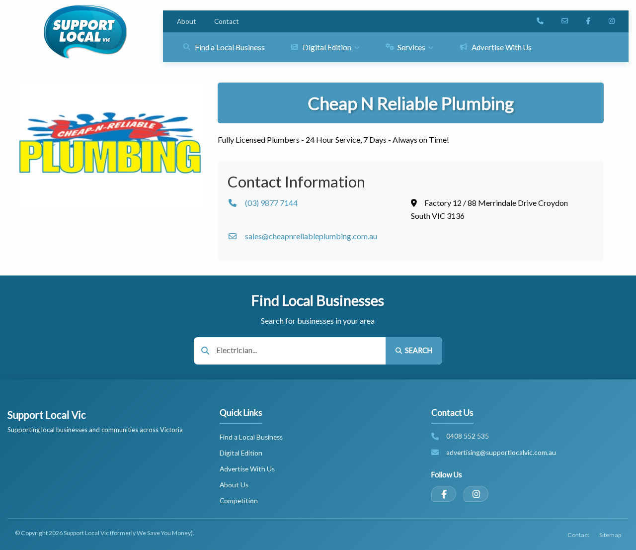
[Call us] (540, 21)
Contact (226, 21)
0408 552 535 (467, 436)
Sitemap (610, 535)
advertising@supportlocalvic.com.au (501, 453)
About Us (234, 485)
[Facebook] (443, 494)
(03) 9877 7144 (271, 202)
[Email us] (564, 21)
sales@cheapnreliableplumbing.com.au (311, 236)
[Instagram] (476, 494)
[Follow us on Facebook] (588, 21)
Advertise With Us (247, 469)
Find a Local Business (251, 437)
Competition (239, 501)
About (186, 21)
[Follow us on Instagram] (612, 21)
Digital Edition (241, 453)
